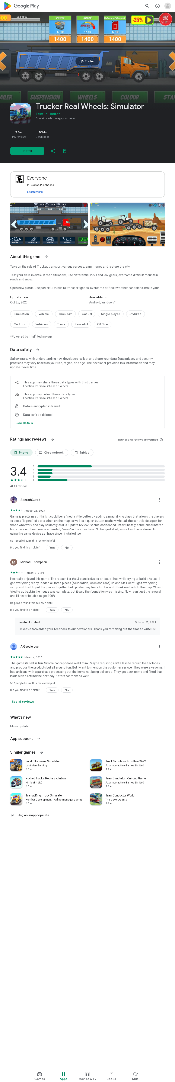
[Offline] (102, 324)
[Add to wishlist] (65, 151)
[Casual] (86, 314)
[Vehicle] (43, 314)
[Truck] (61, 324)
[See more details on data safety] (25, 423)
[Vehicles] (41, 324)
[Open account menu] (168, 6)
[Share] (53, 151)
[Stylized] (135, 314)
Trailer (87, 61)
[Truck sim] (65, 314)
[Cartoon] (19, 324)
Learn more (35, 192)
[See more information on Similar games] (41, 752)
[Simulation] (21, 314)
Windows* (109, 302)
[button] (49, 224)
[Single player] (111, 314)
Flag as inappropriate (29, 815)
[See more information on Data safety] (38, 350)
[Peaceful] (81, 324)
